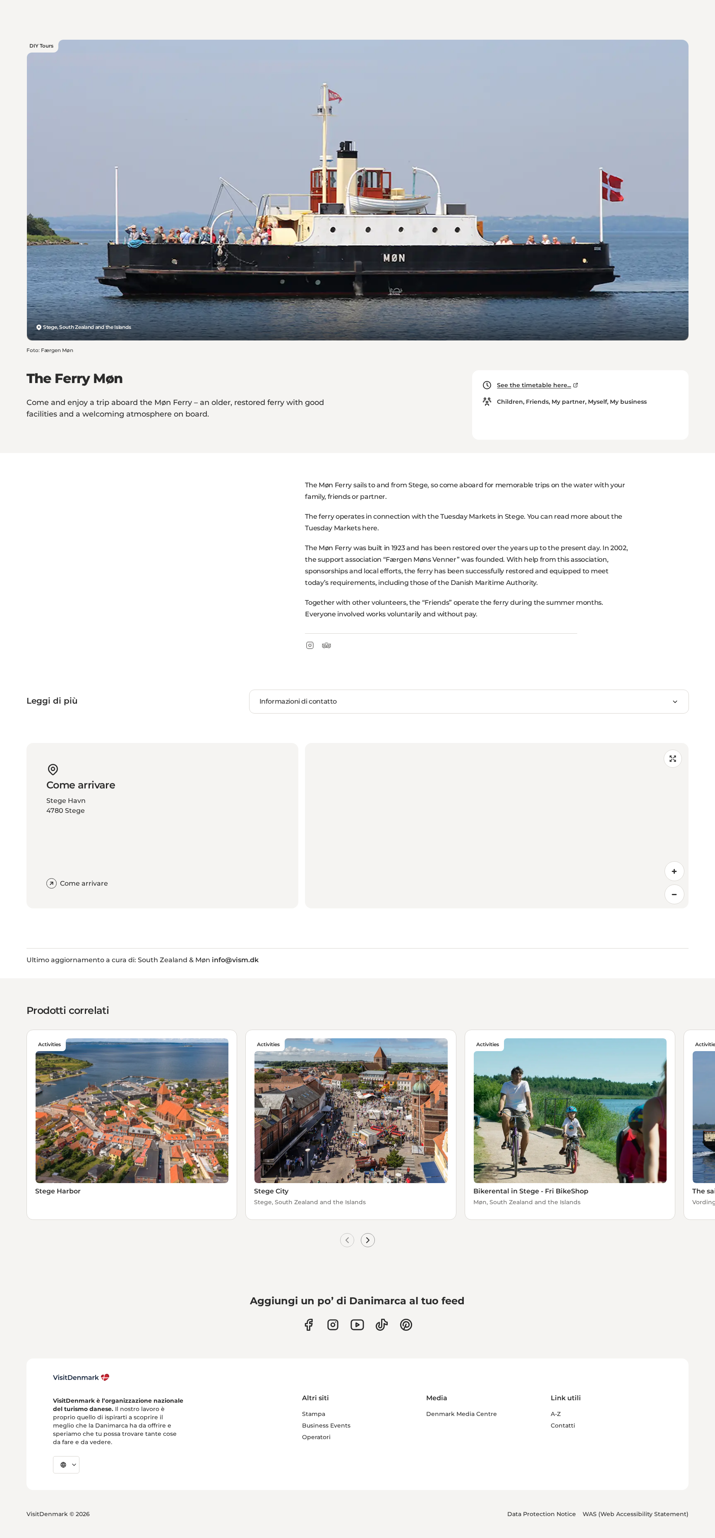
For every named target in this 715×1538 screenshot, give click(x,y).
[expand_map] (673, 759)
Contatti (563, 1425)
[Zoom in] (674, 871)
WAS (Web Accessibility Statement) (636, 1514)
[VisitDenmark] (81, 1377)
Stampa (313, 1414)
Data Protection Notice (541, 1514)
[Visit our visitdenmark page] (357, 1325)
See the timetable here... (534, 385)
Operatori (316, 1437)
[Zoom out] (674, 894)
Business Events (326, 1425)
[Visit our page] (333, 1325)
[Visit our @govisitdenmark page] (381, 1325)
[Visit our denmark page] (308, 1325)
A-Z (556, 1414)
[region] (497, 825)
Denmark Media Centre (461, 1414)
